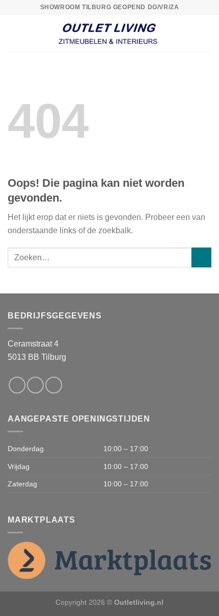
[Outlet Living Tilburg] (109, 33)
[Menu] (14, 32)
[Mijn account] (206, 33)
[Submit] (201, 257)
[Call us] (53, 385)
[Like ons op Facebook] (17, 385)
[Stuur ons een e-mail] (35, 385)
